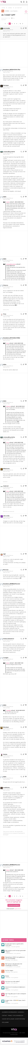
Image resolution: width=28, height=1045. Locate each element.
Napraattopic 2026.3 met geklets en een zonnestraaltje (15, 957)
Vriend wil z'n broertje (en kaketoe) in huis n (15, 987)
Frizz (4, 314)
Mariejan (6, 85)
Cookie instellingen (8, 1019)
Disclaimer (5, 1022)
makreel (6, 486)
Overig (10, 7)
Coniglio (5, 657)
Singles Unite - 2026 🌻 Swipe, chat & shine (15, 1001)
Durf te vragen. (9, 970)
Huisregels (21, 1012)
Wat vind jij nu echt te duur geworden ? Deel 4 (15, 951)
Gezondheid (9, 966)
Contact (4, 1015)
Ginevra (5, 285)
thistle (5, 754)
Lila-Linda (6, 516)
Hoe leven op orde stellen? (12, 981)
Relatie (7, 976)
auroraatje (6, 28)
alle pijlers (13, 11)
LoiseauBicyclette (9, 151)
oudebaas (6, 787)
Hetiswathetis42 (8, 638)
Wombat (6, 727)
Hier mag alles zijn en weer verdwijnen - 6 (15, 994)
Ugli (4, 554)
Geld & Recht (9, 953)
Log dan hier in (17, 908)
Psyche (8, 983)
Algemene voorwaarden (9, 1012)
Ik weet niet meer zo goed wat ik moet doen (14, 944)
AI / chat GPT (18, 7)
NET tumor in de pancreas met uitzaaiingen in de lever (13, 964)
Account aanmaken (14, 905)
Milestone (6, 468)
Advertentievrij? (20, 1019)
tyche (7, 202)
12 (20, 23)
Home (3, 7)
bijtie (4, 196)
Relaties (8, 946)
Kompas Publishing (20, 1041)
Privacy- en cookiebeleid (15, 1015)
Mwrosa (5, 569)
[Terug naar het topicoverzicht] (2, 12)
